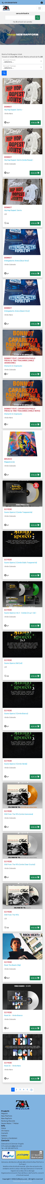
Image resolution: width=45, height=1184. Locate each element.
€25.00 (34, 525)
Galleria (4, 1136)
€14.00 (34, 374)
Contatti (4, 1133)
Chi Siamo (5, 1131)
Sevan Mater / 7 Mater (10, 1123)
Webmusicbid (27, 1181)
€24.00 (34, 173)
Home (3, 1128)
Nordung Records (8, 1121)
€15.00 (34, 324)
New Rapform (6, 1118)
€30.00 (34, 827)
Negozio (4, 1113)
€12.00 (34, 425)
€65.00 (34, 626)
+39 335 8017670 (10, 3)
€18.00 (34, 123)
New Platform (6, 1116)
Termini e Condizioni (9, 1138)
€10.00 (34, 223)
